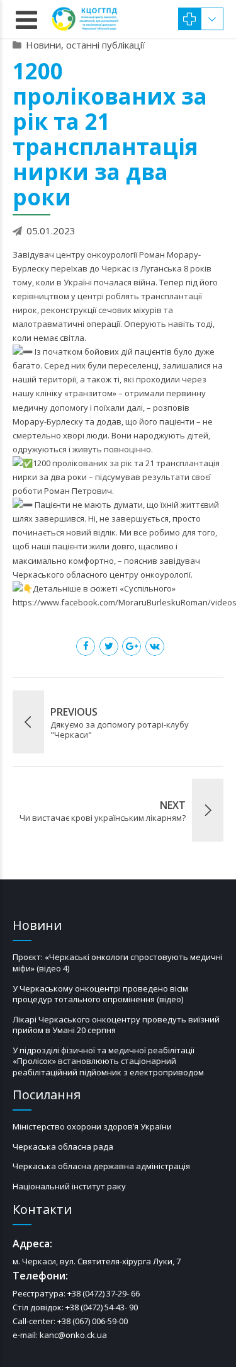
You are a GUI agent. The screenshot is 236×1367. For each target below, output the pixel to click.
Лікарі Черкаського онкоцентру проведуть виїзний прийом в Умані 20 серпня (116, 1025)
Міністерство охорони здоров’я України (92, 1126)
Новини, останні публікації (85, 44)
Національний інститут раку (69, 1186)
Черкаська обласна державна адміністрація (101, 1166)
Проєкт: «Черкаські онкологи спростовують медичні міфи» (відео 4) (118, 962)
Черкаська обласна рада (63, 1146)
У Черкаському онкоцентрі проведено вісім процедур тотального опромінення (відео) (100, 994)
